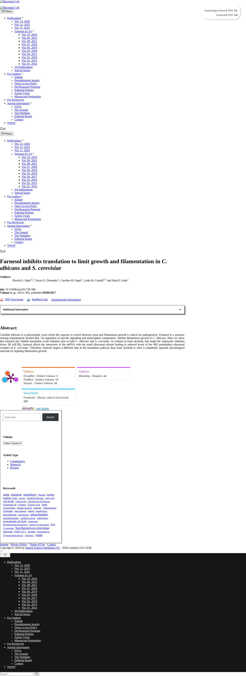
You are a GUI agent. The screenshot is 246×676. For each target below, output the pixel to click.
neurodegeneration (11, 518)
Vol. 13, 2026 (22, 21)
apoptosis (16, 494)
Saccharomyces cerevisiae (32, 528)
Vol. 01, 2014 (29, 63)
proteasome (33, 521)
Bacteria (41, 495)
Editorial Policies (24, 90)
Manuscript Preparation (27, 96)
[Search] (36, 674)
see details (43, 408)
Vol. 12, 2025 (22, 24)
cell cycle (50, 498)
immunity (37, 508)
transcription (43, 531)
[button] (3, 129)
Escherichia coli (9, 504)
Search (50, 417)
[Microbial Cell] (9, 7)
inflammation (49, 508)
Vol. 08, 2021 (29, 41)
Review (14, 467)
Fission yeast (34, 504)
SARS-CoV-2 (20, 531)
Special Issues (22, 70)
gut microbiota (9, 508)
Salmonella (7, 531)
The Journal (21, 109)
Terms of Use (37, 544)
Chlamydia (20, 501)
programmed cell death (14, 521)
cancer (22, 498)
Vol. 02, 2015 (29, 60)
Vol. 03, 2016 (29, 57)
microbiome (10, 514)
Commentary (17, 461)
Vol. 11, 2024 (22, 27)
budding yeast (10, 498)
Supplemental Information (66, 299)
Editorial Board (23, 116)
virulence (29, 535)
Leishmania (8, 511)
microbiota (23, 514)
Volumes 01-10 (23, 31)
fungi (44, 504)
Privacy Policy (19, 544)
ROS (53, 524)
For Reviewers (15, 99)
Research (15, 464)
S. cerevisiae (8, 528)
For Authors (14, 73)
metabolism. (42, 511)
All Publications (23, 67)
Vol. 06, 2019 (29, 47)
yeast (38, 535)
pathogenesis (42, 518)
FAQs (17, 106)
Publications (14, 18)
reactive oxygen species (39, 524)
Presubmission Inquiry (27, 80)
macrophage (20, 511)
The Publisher (22, 113)
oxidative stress (27, 518)
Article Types (22, 93)
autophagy (30, 494)
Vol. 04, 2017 (29, 54)
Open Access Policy (25, 83)
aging (6, 494)
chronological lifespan (39, 501)
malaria (31, 511)
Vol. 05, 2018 (29, 50)
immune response (24, 508)
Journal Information (18, 103)
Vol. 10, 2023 (29, 34)
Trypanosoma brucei (13, 535)
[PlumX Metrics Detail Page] (11, 378)
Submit (18, 77)
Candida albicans (35, 498)
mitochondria (39, 514)
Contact (18, 119)
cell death (8, 501)
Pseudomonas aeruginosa (15, 524)
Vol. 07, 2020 (29, 44)
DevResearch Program (27, 86)
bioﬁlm (50, 494)
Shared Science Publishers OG (42, 547)
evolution (22, 504)
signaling (31, 531)
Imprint (4, 544)
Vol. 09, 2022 (29, 37)
